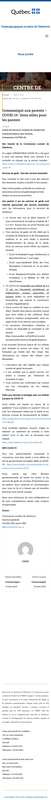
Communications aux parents (17, 133)
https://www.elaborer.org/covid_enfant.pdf (22, 442)
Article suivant (39, 577)
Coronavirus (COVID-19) (14, 137)
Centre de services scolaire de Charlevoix (23, 129)
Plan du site (20, 797)
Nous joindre (25, 54)
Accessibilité (9, 797)
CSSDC (25, 561)
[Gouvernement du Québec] (25, 12)
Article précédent (13, 577)
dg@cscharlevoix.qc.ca (13, 527)
